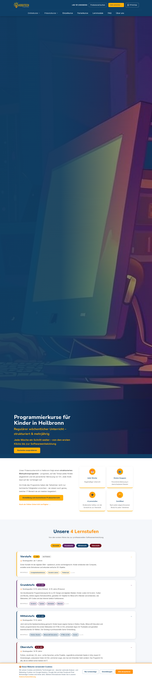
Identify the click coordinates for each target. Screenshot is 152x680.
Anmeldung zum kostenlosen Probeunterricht (41, 498)
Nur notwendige (90, 672)
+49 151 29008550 (79, 5)
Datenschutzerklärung (27, 677)
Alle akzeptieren (124, 672)
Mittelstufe (82, 545)
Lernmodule (98, 13)
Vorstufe (56, 545)
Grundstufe (68, 545)
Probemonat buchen (97, 5)
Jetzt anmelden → (116, 5)
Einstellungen (107, 672)
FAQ (110, 13)
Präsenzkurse (50, 13)
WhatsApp (133, 5)
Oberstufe (95, 545)
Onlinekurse (33, 13)
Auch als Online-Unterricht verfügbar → (34, 504)
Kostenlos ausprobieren (27, 450)
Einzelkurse (68, 13)
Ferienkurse (82, 13)
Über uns (120, 13)
